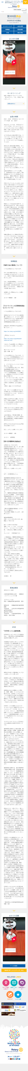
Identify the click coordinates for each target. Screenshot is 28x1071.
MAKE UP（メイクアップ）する (14, 970)
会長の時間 (20, 26)
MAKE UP (25, 2)
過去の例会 (20, 32)
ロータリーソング (7, 26)
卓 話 (7, 32)
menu (2, 2)
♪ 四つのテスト (11, 104)
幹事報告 (7, 29)
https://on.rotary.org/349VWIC (12, 331)
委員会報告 (20, 29)
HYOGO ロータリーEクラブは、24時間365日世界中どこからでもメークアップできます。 (14, 2)
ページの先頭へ (14, 966)
